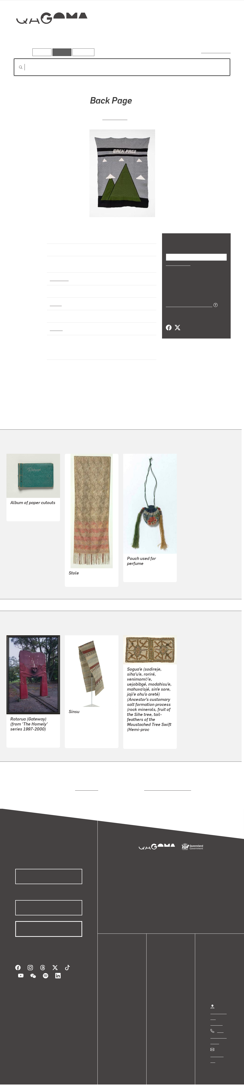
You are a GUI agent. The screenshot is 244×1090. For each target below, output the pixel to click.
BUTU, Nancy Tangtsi (86, 725)
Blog (117, 988)
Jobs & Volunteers (23, 1081)
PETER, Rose (80, 714)
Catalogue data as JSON (187, 304)
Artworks (172, 35)
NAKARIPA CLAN (83, 737)
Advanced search (216, 51)
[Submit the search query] (17, 67)
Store (117, 983)
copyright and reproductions (165, 784)
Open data (121, 966)
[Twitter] (177, 327)
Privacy (52, 1081)
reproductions (85, 784)
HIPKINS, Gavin (23, 736)
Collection (48, 33)
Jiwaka (56, 324)
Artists (195, 35)
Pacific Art (59, 274)
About (118, 994)
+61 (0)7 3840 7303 (218, 1032)
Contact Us (219, 1050)
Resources (82, 52)
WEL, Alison (114, 117)
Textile (56, 299)
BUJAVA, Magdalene (144, 732)
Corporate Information (108, 1081)
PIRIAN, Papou (81, 719)
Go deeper (219, 35)
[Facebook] (169, 327)
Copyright (74, 1081)
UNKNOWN (19, 510)
